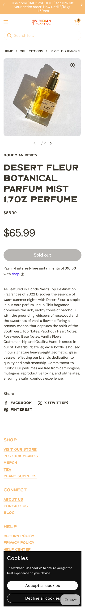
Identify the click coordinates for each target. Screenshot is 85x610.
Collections (31, 51)
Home (8, 51)
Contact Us (16, 506)
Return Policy (19, 536)
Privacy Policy (19, 542)
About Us (13, 499)
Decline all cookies (42, 598)
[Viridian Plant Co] (41, 22)
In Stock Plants (21, 456)
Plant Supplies (20, 476)
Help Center (17, 549)
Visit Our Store (20, 449)
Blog (9, 513)
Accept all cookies (42, 585)
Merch (10, 463)
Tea (7, 469)
